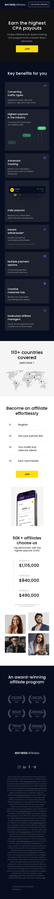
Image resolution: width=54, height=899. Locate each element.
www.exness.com (29, 781)
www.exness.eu (25, 841)
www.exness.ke (38, 823)
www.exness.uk (25, 832)
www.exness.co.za (24, 811)
